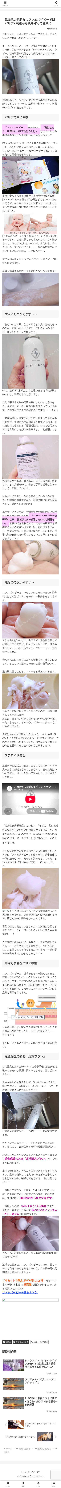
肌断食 (8, 1342)
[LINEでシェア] (37, 1033)
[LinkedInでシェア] (23, 1041)
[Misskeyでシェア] (50, 1024)
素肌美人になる (22, 1342)
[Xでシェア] (10, 1024)
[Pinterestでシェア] (50, 1033)
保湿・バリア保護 (40, 1342)
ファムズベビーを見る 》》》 (20, 1292)
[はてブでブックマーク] (23, 1033)
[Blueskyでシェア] (37, 1024)
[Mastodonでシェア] (23, 1024)
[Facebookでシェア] (10, 1033)
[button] (37, 1041)
